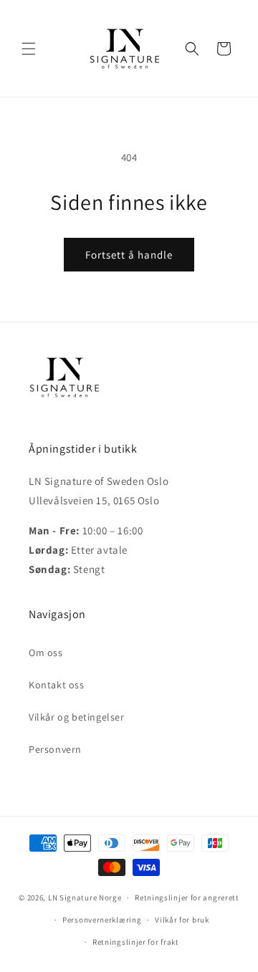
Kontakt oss (57, 684)
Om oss (46, 652)
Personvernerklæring (101, 920)
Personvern (55, 749)
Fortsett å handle (129, 254)
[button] (28, 48)
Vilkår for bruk (182, 920)
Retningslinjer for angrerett (187, 897)
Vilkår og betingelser (77, 717)
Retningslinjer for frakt (135, 942)
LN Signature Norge (85, 897)
